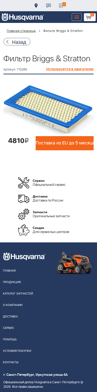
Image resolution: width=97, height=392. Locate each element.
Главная (9, 271)
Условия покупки (17, 351)
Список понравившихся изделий (61, 5)
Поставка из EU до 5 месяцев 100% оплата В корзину (65, 143)
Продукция (12, 282)
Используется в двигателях (70, 69)
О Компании (12, 305)
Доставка (36, 5)
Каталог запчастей (18, 294)
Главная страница (21, 31)
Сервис (8, 328)
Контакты (48, 5)
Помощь (10, 339)
